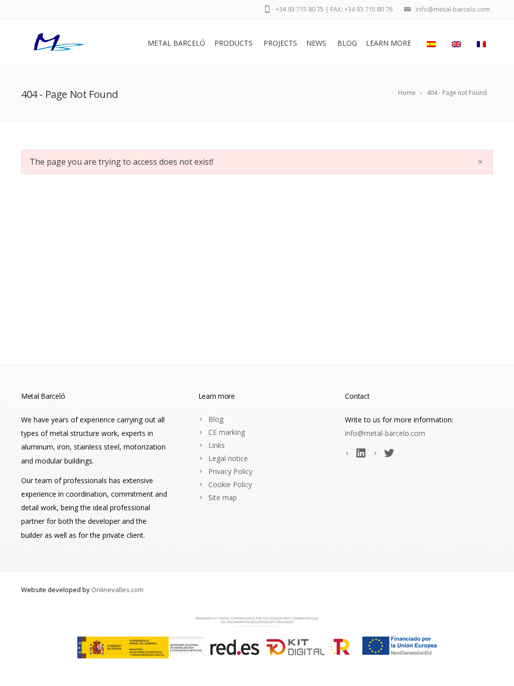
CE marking (226, 432)
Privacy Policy (230, 471)
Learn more (388, 43)
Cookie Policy (230, 484)
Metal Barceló (176, 43)
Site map (222, 497)
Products (233, 43)
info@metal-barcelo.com (385, 433)
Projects (280, 43)
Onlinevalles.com (117, 589)
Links (216, 445)
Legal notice (228, 458)
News (316, 43)
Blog (347, 43)
